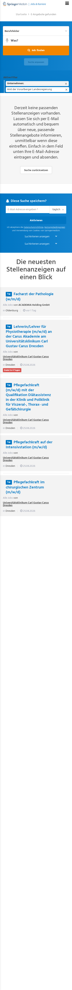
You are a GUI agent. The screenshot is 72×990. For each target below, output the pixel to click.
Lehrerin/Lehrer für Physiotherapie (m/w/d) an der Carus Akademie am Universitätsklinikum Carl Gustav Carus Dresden (29, 337)
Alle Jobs (8, 305)
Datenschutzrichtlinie (33, 227)
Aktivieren (36, 220)
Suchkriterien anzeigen (37, 237)
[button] (36, 50)
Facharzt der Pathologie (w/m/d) (30, 296)
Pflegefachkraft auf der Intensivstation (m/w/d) (29, 445)
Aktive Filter (10, 78)
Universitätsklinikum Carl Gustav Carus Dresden (26, 358)
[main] (36, 265)
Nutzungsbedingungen (54, 227)
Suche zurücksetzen (36, 170)
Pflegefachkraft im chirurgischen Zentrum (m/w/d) (25, 487)
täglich (55, 210)
